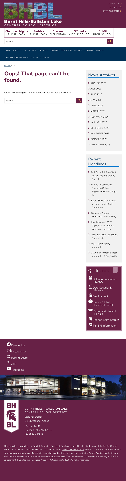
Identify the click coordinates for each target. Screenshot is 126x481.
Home (7, 50)
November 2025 (100, 133)
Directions (114, 7)
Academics (30, 50)
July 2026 (96, 88)
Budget (78, 50)
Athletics (43, 50)
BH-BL (102, 32)
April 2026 (97, 105)
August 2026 (98, 83)
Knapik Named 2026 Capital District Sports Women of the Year (102, 226)
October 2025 (99, 139)
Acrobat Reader (55, 456)
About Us (17, 50)
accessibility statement (73, 449)
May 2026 (96, 99)
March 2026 (98, 111)
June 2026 (96, 94)
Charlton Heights (16, 32)
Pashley (38, 32)
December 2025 (100, 127)
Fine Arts (36, 57)
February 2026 (100, 116)
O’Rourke (80, 32)
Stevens (58, 32)
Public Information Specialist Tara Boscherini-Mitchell (58, 446)
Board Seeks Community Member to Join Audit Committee (103, 204)
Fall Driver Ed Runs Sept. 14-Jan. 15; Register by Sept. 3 (103, 176)
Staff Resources (111, 11)
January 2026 (99, 122)
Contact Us (113, 3)
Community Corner (94, 50)
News (46, 57)
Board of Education (61, 50)
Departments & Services (17, 57)
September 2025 (100, 144)
